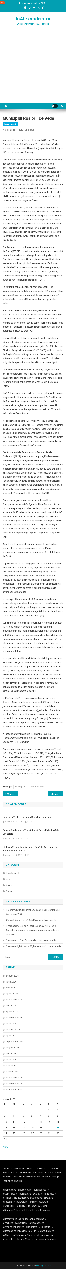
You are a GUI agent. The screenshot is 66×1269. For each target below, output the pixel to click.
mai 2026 (11, 987)
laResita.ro (33, 1231)
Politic (9, 885)
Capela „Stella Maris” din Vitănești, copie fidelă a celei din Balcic (31, 832)
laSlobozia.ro (31, 1235)
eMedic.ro (8, 1168)
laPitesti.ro (21, 1206)
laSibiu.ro (7, 1235)
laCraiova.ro (25, 1193)
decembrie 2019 (14, 1077)
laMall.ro (7, 1172)
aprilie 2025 (12, 1011)
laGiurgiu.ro (22, 1202)
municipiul (20, 786)
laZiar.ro (17, 1172)
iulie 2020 (11, 1053)
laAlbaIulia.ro (21, 1223)
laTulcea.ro (41, 1239)
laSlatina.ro (18, 1235)
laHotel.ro (42, 1168)
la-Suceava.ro (55, 1172)
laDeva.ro (48, 1197)
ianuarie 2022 (13, 1029)
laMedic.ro (19, 1168)
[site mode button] (55, 106)
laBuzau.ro (24, 1197)
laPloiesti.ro (50, 1193)
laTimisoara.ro (10, 1197)
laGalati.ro (38, 1193)
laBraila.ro (22, 1231)
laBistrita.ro (47, 1227)
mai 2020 (11, 1065)
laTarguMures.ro (25, 1239)
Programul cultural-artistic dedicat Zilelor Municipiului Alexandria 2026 (33, 912)
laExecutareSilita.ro (12, 1176)
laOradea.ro (9, 1206)
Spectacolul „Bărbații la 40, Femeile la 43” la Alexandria (33, 946)
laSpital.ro (31, 1168)
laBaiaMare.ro (33, 1227)
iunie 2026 (11, 981)
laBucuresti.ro (25, 1189)
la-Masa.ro (54, 1168)
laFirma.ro (26, 1172)
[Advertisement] (33, 68)
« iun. (5, 1146)
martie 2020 (12, 1071)
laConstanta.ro (10, 1193)
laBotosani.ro (9, 1231)
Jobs (8, 879)
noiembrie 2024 (14, 1017)
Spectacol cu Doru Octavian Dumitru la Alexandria (31, 940)
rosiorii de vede (37, 786)
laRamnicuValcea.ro (13, 1210)
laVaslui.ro (9, 1223)
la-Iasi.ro (19, 1219)
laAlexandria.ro (33, 19)
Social (9, 891)
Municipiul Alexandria (57, 794)
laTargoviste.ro (46, 1235)
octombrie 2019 (14, 1089)
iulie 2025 (11, 1005)
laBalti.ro (18, 1181)
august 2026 (12, 975)
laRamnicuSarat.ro (37, 1206)
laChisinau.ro (29, 1176)
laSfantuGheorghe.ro (36, 1219)
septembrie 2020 (14, 1041)
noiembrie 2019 (14, 1083)
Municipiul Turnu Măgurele (12, 794)
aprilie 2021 (12, 1035)
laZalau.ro (52, 1239)
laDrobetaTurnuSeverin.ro (37, 1210)
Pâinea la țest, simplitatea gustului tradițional (27, 817)
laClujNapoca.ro (41, 1189)
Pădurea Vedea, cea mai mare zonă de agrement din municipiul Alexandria (30, 849)
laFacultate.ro (40, 1172)
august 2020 (12, 1047)
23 (58, 1127)
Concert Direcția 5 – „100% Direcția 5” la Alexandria (31, 920)
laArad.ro (7, 1227)
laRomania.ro (9, 1189)
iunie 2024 (11, 1023)
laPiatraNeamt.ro (45, 1176)
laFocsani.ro (9, 1202)
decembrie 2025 (14, 999)
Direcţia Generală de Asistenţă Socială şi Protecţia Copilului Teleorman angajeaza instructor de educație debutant (33, 930)
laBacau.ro (18, 1227)
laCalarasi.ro (36, 1197)
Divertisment (10, 124)
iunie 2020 (11, 1059)
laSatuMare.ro (47, 1231)
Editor (31, 129)
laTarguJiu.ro (10, 1239)
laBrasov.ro (8, 1219)
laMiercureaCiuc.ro (38, 1202)
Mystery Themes (43, 1265)
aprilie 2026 (12, 993)
